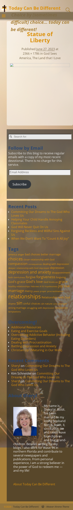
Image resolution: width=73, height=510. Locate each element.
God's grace (16, 282)
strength (62, 303)
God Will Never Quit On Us (29, 227)
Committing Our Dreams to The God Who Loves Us (40, 214)
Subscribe (20, 184)
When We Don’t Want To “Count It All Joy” (40, 238)
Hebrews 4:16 (37, 286)
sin (19, 303)
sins (55, 303)
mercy (29, 291)
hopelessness (51, 286)
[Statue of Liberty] (40, 88)
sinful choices (31, 303)
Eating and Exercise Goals (29, 331)
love (67, 286)
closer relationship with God (38, 259)
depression (57, 268)
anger (21, 254)
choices (15, 259)
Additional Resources (26, 327)
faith (10, 277)
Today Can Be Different (34, 8)
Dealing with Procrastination (31, 342)
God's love (34, 281)
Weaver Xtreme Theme (57, 506)
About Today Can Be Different (34, 484)
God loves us (51, 282)
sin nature (46, 303)
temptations (14, 311)
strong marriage (17, 307)
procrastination (55, 291)
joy (60, 285)
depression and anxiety (29, 272)
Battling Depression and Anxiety (33, 346)
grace (63, 281)
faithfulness (19, 277)
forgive (31, 277)
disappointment (61, 272)
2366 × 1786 (31, 53)
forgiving (61, 277)
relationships (24, 296)
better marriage (51, 254)
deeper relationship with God (23, 267)
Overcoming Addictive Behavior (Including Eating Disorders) (40, 336)
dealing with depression (56, 264)
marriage (16, 290)
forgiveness (45, 276)
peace (36, 291)
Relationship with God (56, 297)
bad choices (32, 254)
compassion (18, 263)
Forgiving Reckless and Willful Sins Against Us (40, 233)
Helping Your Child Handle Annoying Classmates (36, 221)
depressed (44, 268)
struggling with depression (40, 307)
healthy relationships (19, 286)
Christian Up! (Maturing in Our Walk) (36, 350)
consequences (35, 264)
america (12, 254)
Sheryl (15, 366)
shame (12, 303)
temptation (61, 307)
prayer (43, 291)
